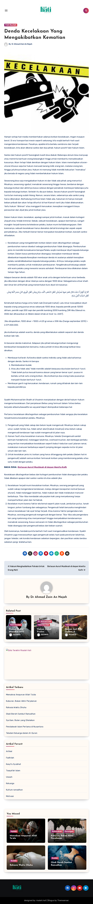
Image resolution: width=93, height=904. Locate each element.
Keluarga (10, 783)
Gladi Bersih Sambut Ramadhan (21, 714)
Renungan (69, 831)
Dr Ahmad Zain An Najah (22, 44)
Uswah (9, 777)
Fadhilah (10, 758)
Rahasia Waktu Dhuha (16, 707)
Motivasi (10, 796)
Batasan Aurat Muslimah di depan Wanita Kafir (42, 467)
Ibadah (14, 861)
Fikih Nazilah (10, 25)
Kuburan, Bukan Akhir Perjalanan (21, 701)
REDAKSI (16, 635)
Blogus (51, 900)
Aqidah (14, 831)
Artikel (9, 751)
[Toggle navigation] (6, 10)
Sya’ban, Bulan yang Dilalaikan (20, 720)
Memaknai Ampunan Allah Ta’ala (21, 694)
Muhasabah (57, 831)
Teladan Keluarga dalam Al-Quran (21, 733)
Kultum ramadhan (14, 790)
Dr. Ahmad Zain (44, 621)
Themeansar (63, 900)
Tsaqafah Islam (13, 770)
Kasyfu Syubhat (13, 764)
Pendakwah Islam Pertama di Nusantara (24, 727)
